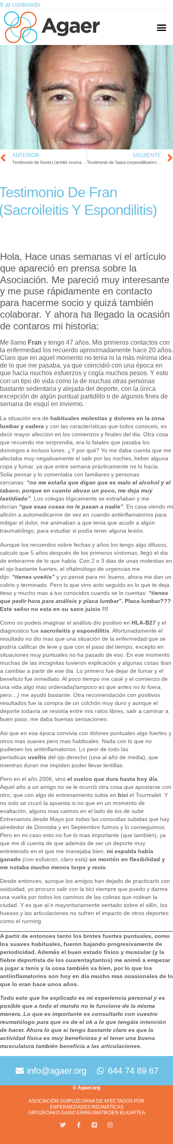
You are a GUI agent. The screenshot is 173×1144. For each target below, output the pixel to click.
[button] (161, 27)
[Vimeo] (94, 1125)
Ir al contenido (20, 4)
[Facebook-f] (79, 1125)
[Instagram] (110, 1125)
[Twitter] (63, 1125)
